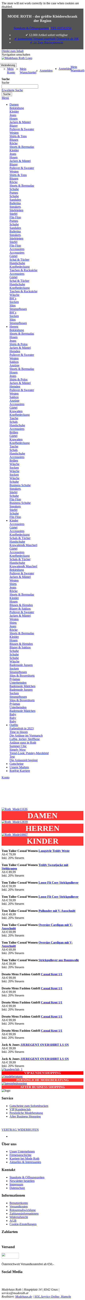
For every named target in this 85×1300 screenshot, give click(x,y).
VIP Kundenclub (20, 1109)
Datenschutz (17, 1188)
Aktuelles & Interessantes (25, 1162)
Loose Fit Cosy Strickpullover (58, 882)
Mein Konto (11, 70)
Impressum (16, 1184)
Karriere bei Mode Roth (24, 1158)
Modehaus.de (23, 1296)
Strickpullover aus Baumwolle (59, 960)
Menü (5, 97)
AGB (12, 1220)
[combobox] (20, 86)
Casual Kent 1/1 (51, 974)
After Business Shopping (25, 1116)
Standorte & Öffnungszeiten (31, 28)
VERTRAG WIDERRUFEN (20, 1129)
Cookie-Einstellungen (23, 1224)
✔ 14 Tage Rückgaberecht (46, 42)
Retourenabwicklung (22, 1210)
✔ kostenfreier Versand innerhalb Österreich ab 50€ (46, 38)
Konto (5, 777)
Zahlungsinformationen (24, 1213)
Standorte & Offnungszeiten (26, 1177)
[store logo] (17, 58)
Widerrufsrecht (18, 1217)
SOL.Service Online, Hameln (52, 1296)
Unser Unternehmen (22, 1151)
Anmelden (46, 70)
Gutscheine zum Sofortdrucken (28, 1105)
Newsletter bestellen (22, 1180)
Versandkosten (18, 1206)
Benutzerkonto (18, 1203)
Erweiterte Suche (12, 90)
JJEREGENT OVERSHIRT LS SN (44, 1044)
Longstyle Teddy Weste (54, 851)
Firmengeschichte (20, 1155)
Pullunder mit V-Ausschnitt (57, 910)
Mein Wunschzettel (28, 70)
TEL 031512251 (61, 28)
